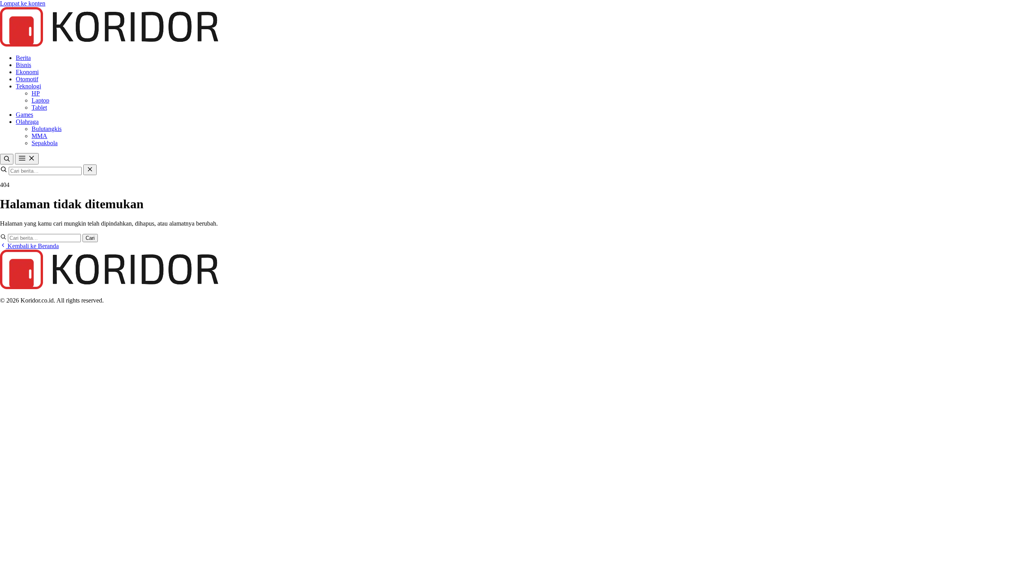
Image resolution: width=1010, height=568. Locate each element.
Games (24, 114)
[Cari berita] (6, 159)
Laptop (40, 100)
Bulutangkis (47, 128)
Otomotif (27, 79)
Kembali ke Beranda (32, 246)
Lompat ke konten (22, 3)
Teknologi (28, 86)
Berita (23, 57)
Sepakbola (45, 143)
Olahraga (27, 121)
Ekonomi (27, 72)
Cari (90, 238)
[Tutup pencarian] (90, 169)
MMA (39, 136)
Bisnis (23, 65)
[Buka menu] (27, 158)
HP (36, 93)
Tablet (39, 107)
